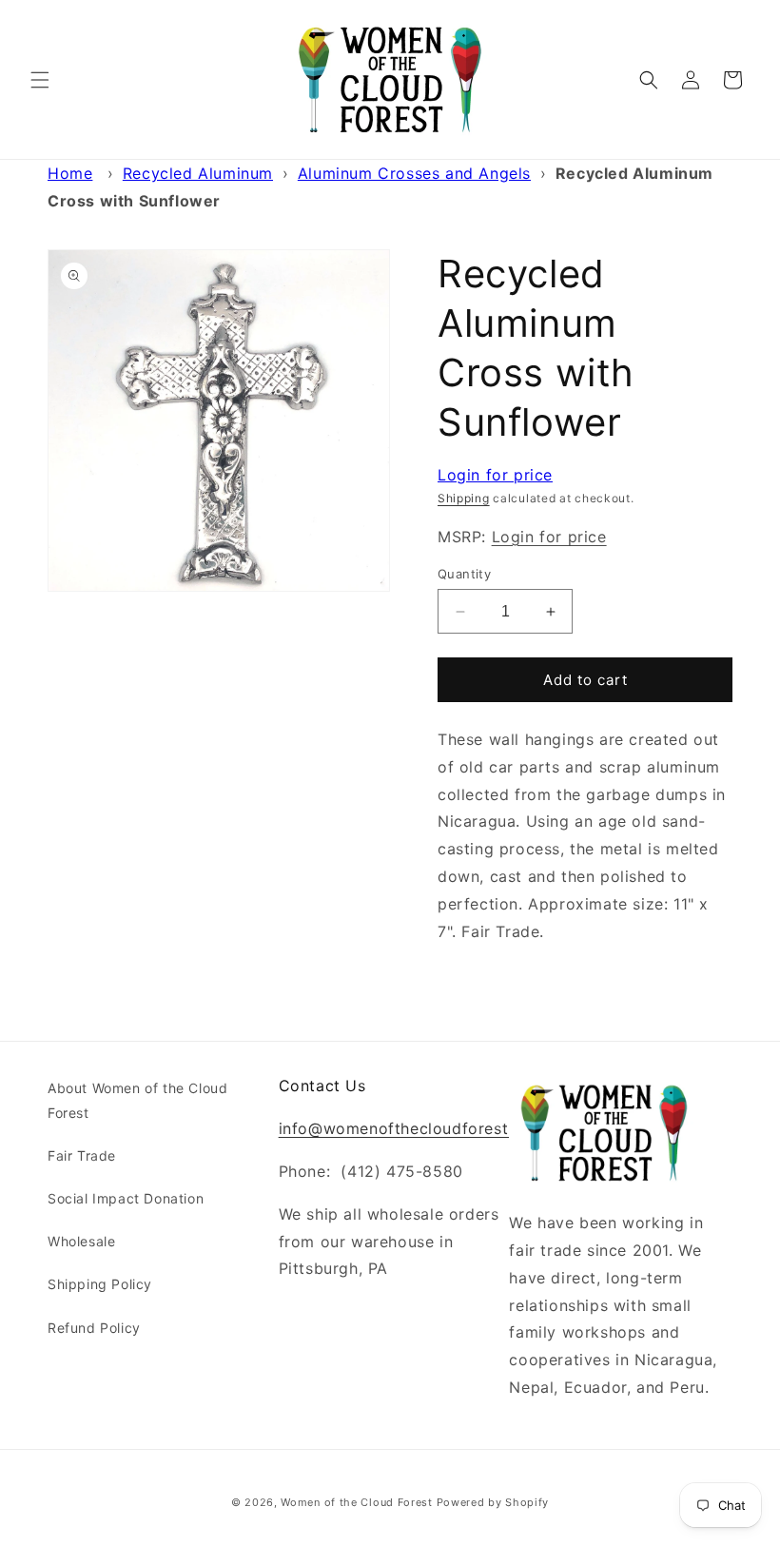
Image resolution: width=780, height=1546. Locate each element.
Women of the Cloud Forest (357, 1502)
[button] (40, 80)
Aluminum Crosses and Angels (414, 173)
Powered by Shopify (493, 1502)
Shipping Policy (100, 1284)
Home (70, 173)
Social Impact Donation (126, 1198)
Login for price (495, 474)
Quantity (464, 573)
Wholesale (81, 1241)
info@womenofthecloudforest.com (412, 1128)
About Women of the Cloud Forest (137, 1100)
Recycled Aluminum (198, 173)
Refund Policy (94, 1328)
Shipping (464, 498)
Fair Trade (82, 1155)
